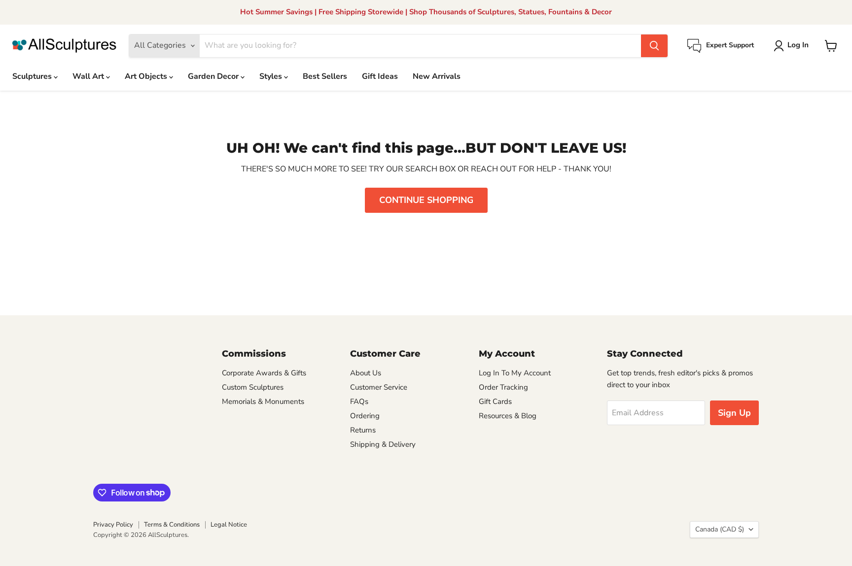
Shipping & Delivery (383, 444)
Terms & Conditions (172, 524)
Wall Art (89, 76)
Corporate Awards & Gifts (264, 373)
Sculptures (33, 76)
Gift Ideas (380, 76)
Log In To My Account (515, 373)
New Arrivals (437, 76)
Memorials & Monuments (263, 401)
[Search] (654, 45)
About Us (365, 373)
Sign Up (734, 413)
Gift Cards (495, 401)
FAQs (359, 401)
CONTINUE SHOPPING (426, 200)
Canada (719, 529)
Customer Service (378, 387)
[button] (793, 46)
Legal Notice (229, 524)
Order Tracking (503, 387)
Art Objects (147, 76)
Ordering (365, 416)
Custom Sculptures (253, 387)
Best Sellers (325, 76)
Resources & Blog (507, 416)
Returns (363, 430)
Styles (271, 76)
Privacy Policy (113, 524)
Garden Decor (214, 76)
